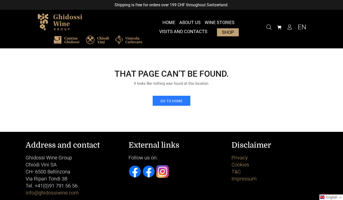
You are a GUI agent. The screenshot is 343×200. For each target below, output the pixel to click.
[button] (331, 197)
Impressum (244, 179)
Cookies (240, 165)
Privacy (240, 158)
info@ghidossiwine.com (52, 193)
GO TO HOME (171, 101)
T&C (236, 172)
